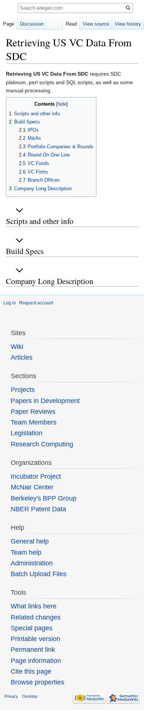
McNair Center (32, 487)
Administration (32, 563)
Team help (26, 552)
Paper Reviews (33, 411)
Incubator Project (36, 476)
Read (71, 24)
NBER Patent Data (38, 509)
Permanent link (33, 649)
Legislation (26, 433)
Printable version (35, 639)
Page (8, 24)
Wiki (17, 346)
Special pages (31, 628)
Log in (9, 303)
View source (96, 24)
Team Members (33, 422)
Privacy (11, 696)
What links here (33, 606)
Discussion (32, 24)
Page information (36, 660)
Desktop (29, 696)
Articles (21, 357)
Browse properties (37, 682)
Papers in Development (45, 400)
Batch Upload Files (38, 574)
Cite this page (31, 671)
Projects (23, 389)
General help (30, 541)
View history (128, 24)
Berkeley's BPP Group (43, 498)
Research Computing (42, 444)
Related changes (36, 617)
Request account (36, 303)
